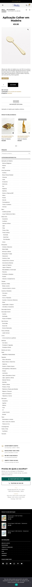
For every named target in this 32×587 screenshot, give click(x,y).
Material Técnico (6, 380)
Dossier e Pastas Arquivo (8, 366)
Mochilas (4, 382)
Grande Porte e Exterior (8, 260)
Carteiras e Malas (6, 283)
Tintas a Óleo (5, 230)
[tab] (16, 101)
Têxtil (3, 417)
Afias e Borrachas (6, 359)
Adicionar (13, 84)
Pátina (3, 195)
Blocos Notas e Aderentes (8, 361)
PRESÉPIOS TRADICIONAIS (8, 354)
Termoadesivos (6, 202)
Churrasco (4, 293)
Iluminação (4, 316)
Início (3, 9)
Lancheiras (5, 373)
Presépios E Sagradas (7, 345)
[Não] (30, 582)
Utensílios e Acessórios (8, 306)
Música (4, 165)
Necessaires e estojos (7, 419)
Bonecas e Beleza (6, 251)
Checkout (4, 553)
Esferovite (4, 184)
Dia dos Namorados (7, 328)
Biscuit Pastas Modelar (7, 175)
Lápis (3, 225)
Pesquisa (29, 153)
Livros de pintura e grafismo (9, 338)
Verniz (3, 242)
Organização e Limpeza (8, 304)
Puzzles (4, 276)
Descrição (16, 101)
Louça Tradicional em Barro (8, 214)
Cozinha (4, 295)
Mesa (3, 302)
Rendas (4, 414)
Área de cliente (6, 543)
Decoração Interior (7, 136)
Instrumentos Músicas (7, 262)
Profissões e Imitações (7, 274)
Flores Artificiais (5, 330)
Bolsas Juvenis (5, 286)
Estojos (4, 370)
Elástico (4, 405)
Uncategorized (5, 426)
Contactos (5, 549)
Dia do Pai (4, 325)
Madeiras (4, 188)
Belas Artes (4, 216)
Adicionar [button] (13, 133)
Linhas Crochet (6, 412)
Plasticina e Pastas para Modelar (10, 389)
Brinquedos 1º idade (7, 253)
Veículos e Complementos (8, 278)
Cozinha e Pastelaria (6, 291)
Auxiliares (4, 221)
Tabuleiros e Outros (7, 395)
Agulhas (4, 403)
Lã (2, 409)
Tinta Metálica (6, 239)
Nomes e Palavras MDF (8, 193)
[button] (3, 5)
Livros (3, 335)
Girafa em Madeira (22, 139)
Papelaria (4, 357)
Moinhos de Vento (6, 350)
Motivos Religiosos (6, 163)
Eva (3, 186)
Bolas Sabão (5, 249)
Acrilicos (4, 172)
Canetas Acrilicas (6, 223)
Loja (3, 551)
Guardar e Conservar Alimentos (10, 300)
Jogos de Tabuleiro (7, 265)
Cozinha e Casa (6, 258)
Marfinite (4, 190)
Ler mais (29, 133)
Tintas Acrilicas (6, 232)
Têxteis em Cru (6, 424)
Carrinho (4, 555)
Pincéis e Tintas (6, 386)
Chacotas (4, 177)
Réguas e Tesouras (7, 391)
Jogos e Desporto (6, 267)
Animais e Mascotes (7, 247)
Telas (3, 228)
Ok (16, 584)
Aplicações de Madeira (14, 91)
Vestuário (4, 433)
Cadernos (4, 364)
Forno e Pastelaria (6, 297)
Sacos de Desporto (7, 393)
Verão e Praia (5, 428)
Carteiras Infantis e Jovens (8, 288)
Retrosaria (4, 398)
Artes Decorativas (6, 170)
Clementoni (5, 256)
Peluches (4, 272)
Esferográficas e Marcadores (9, 368)
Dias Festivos (5, 321)
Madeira (9, 93)
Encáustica (5, 181)
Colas (3, 179)
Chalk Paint (5, 237)
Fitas (3, 407)
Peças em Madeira (7, 137)
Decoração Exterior (6, 309)
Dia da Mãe (5, 323)
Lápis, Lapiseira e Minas (8, 377)
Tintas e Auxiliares (6, 204)
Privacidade (5, 545)
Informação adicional (16, 104)
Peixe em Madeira (6, 139)
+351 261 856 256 (16, 1)
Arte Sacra (4, 342)
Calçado (3, 281)
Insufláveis (4, 431)
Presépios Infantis (6, 347)
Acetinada (5, 234)
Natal (3, 167)
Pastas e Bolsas (6, 384)
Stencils (4, 200)
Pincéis (4, 197)
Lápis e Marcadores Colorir (8, 375)
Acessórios (5, 219)
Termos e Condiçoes (7, 547)
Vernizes (4, 206)
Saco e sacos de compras (8, 421)
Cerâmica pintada (6, 211)
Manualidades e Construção (9, 269)
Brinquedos (4, 244)
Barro (3, 209)
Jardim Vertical (5, 333)
